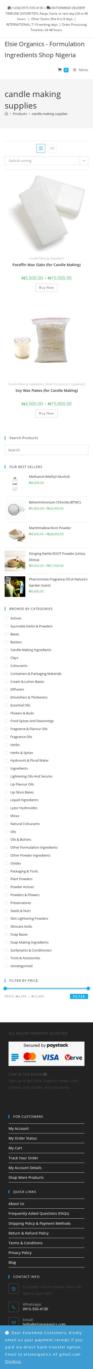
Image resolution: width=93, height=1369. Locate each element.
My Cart (15, 1147)
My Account (19, 1128)
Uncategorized (21, 966)
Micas (14, 815)
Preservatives (20, 902)
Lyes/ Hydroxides (23, 807)
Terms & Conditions (26, 1242)
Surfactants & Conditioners (31, 950)
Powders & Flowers (25, 894)
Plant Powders (21, 879)
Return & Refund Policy (29, 1233)
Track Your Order (23, 1158)
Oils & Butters (20, 839)
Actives (15, 618)
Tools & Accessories (25, 958)
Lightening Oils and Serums (31, 776)
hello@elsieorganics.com (44, 1324)
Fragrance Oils (21, 736)
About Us (16, 1203)
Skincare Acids (21, 926)
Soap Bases (19, 934)
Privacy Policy (20, 1252)
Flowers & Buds (22, 713)
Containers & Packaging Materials (35, 673)
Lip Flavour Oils (22, 784)
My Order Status (23, 1138)
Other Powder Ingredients (30, 855)
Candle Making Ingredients (46, 258)
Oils (13, 831)
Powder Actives (22, 887)
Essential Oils (20, 705)
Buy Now (46, 287)
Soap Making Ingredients (29, 942)
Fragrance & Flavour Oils (29, 728)
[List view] (52, 148)
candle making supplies (49, 113)
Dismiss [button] (13, 1361)
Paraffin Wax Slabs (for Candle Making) (46, 264)
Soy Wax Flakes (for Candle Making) (47, 390)
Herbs (15, 744)
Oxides (15, 863)
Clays (14, 657)
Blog (12, 1262)
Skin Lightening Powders (29, 918)
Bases (14, 634)
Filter (79, 996)
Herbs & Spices (21, 752)
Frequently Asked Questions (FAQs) (39, 1213)
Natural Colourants (25, 823)
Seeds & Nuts (20, 910)
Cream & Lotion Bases (27, 681)
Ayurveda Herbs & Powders (31, 626)
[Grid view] (40, 148)
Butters (16, 642)
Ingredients (19, 768)
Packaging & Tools (24, 871)
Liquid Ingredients (24, 800)
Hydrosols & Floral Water (29, 760)
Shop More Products (26, 1177)
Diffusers (17, 689)
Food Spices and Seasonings (32, 721)
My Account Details (25, 1167)
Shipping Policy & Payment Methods (40, 1223)
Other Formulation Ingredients (65, 384)
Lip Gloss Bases (22, 792)
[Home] (6, 113)
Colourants (18, 665)
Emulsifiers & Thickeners (29, 697)
